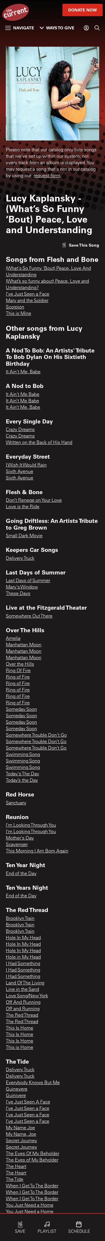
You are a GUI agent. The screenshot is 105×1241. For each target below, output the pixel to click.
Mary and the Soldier (27, 301)
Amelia (13, 638)
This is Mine (18, 313)
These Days (18, 593)
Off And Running (23, 1002)
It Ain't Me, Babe (23, 372)
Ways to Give (60, 27)
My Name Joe (20, 1128)
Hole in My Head (23, 957)
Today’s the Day (22, 780)
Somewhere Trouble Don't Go (36, 735)
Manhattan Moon (23, 645)
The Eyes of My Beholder (32, 1160)
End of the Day (21, 874)
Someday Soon (21, 709)
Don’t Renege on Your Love (34, 500)
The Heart (16, 1166)
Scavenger (17, 844)
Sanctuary (16, 803)
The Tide (14, 1179)
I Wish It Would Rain (26, 465)
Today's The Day (22, 774)
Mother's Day (20, 838)
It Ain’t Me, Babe (23, 407)
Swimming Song (23, 754)
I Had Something (23, 964)
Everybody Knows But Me (33, 1083)
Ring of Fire (18, 677)
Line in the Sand (22, 989)
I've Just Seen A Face (28, 1102)
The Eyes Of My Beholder (32, 1154)
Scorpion (15, 307)
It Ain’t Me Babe (22, 401)
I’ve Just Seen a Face (27, 294)
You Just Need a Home (29, 1205)
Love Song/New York (27, 996)
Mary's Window (22, 587)
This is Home (19, 1047)
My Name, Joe (21, 1134)
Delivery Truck (20, 558)
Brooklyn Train (20, 918)
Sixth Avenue (19, 471)
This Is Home (19, 1028)
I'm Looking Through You (31, 825)
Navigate (23, 27)
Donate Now (82, 10)
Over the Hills (20, 664)
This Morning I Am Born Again (37, 851)
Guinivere (16, 1095)
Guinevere (16, 1089)
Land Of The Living (25, 983)
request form (47, 176)
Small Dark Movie (24, 536)
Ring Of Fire (18, 671)
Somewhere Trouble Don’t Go (36, 742)
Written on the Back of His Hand (39, 442)
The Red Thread (22, 1015)
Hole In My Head (23, 938)
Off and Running (23, 1009)
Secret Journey (21, 1141)
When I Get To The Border (32, 1186)
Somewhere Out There (29, 616)
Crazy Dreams (20, 430)
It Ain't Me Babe (22, 394)
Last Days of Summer (28, 581)
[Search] (97, 28)
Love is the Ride (22, 507)
